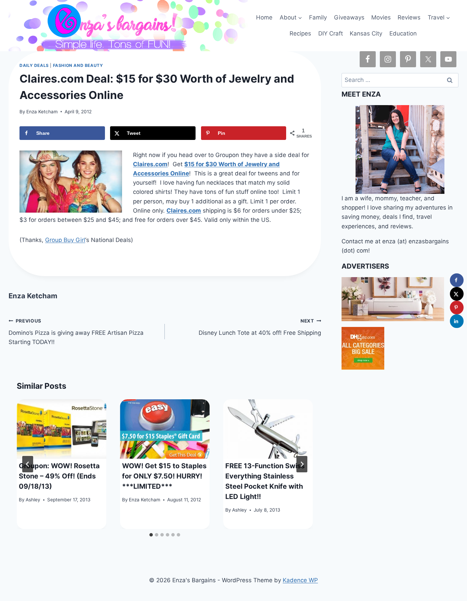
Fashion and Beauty (78, 65)
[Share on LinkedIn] (457, 321)
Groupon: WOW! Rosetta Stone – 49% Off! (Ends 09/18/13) (59, 476)
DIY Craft (330, 33)
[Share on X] (457, 294)
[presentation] (61, 429)
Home (264, 17)
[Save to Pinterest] (457, 307)
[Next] (301, 464)
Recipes (300, 33)
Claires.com (150, 164)
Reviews (409, 17)
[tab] (151, 534)
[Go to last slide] (27, 464)
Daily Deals (34, 65)
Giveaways (349, 17)
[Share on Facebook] (457, 280)
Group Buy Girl (65, 240)
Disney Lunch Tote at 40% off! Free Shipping (260, 327)
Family (318, 17)
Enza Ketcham (42, 111)
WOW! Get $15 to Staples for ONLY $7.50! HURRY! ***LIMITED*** (164, 476)
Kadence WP (300, 580)
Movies (381, 17)
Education (403, 33)
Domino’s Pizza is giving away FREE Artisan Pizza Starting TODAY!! (76, 331)
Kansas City (366, 33)
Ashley (33, 499)
